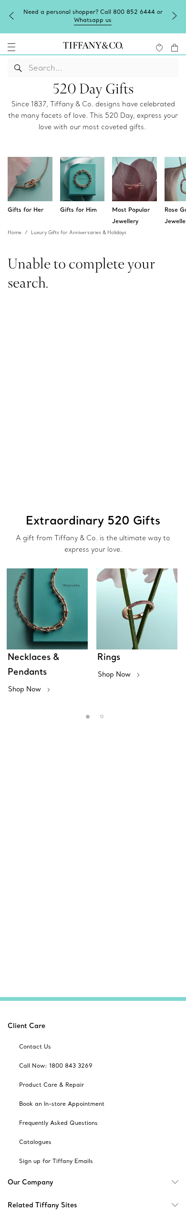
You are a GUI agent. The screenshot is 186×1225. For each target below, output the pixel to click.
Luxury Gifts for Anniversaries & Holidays (78, 232)
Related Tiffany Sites (42, 1205)
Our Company (30, 1182)
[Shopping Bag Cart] (174, 47)
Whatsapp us (93, 19)
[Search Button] (18, 67)
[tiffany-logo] (93, 47)
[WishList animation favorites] (159, 47)
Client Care (26, 1025)
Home (14, 232)
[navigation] (11, 47)
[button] (11, 47)
